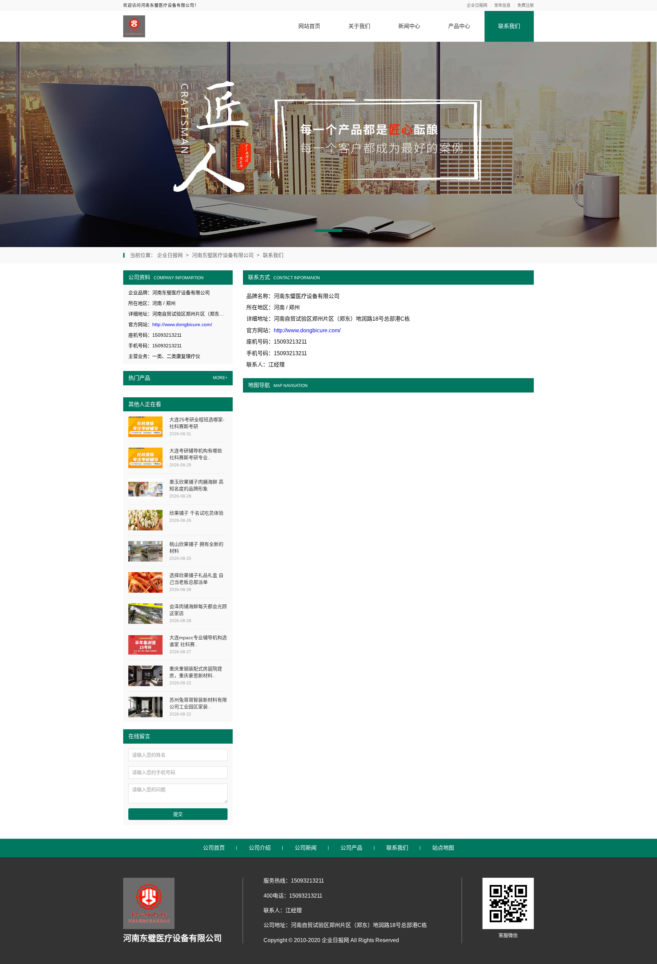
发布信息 (502, 5)
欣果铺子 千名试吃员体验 (196, 513)
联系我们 (509, 26)
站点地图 (443, 848)
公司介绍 (260, 848)
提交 (178, 814)
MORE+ (220, 378)
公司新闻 (306, 848)
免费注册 (525, 5)
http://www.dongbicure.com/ (182, 324)
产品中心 (459, 26)
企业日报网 (477, 5)
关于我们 (359, 26)
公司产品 (351, 848)
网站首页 (309, 26)
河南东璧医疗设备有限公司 (223, 255)
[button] (328, 230)
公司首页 (214, 848)
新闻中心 (409, 26)
